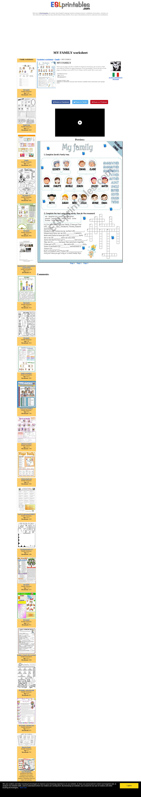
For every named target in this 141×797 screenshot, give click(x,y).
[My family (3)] (26, 194)
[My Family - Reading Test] (26, 724)
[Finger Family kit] (26, 477)
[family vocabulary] (26, 372)
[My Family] (26, 88)
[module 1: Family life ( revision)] (26, 654)
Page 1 (72, 263)
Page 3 (86, 263)
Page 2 (79, 263)
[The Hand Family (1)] (26, 548)
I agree (129, 785)
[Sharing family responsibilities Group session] (26, 264)
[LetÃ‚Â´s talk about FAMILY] (26, 513)
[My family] (26, 229)
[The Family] (26, 301)
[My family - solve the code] (26, 689)
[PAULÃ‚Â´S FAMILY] (26, 407)
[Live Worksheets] (26, 770)
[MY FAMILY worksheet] (79, 201)
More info (23, 788)
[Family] (26, 159)
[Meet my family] (26, 746)
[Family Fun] (26, 124)
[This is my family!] (26, 442)
